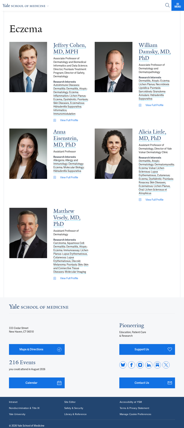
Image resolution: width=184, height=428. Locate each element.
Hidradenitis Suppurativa (67, 106)
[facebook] (131, 365)
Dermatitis (59, 88)
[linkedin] (148, 365)
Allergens (58, 160)
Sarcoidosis (145, 91)
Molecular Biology (73, 167)
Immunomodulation (64, 113)
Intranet (13, 402)
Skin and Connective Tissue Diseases (70, 268)
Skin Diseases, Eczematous (68, 103)
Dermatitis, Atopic (76, 88)
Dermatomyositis (164, 164)
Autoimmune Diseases (66, 85)
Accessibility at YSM (131, 402)
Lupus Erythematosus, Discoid (66, 259)
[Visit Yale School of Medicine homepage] (38, 307)
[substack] (157, 365)
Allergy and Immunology (65, 162)
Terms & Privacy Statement (134, 408)
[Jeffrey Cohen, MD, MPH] (28, 67)
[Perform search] (167, 5)
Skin (80, 264)
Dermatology (60, 92)
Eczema (73, 92)
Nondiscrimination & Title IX (24, 408)
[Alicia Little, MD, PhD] (113, 154)
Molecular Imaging (75, 271)
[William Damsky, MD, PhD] (113, 67)
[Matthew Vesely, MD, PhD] (28, 233)
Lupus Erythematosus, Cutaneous (154, 173)
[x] (166, 365)
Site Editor (70, 402)
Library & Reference (75, 414)
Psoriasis (82, 99)
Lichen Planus (78, 95)
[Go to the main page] (26, 5)
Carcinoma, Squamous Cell (68, 243)
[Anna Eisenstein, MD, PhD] (28, 154)
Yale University (17, 414)
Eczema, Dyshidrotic (64, 99)
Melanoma (59, 264)
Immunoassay (71, 250)
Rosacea (144, 182)
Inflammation (60, 95)
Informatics (59, 110)
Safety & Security (73, 408)
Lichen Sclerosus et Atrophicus (153, 191)
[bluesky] (122, 365)
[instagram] (140, 365)
